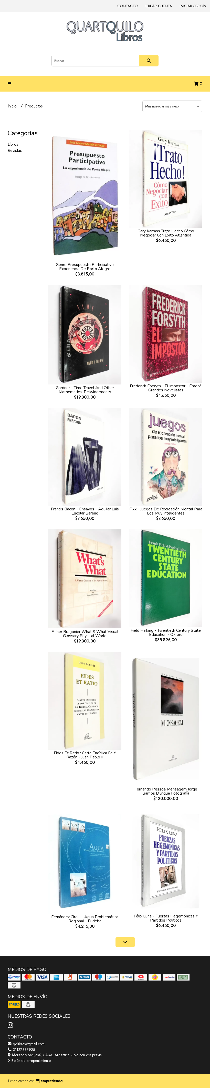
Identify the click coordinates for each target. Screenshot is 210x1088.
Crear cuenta (158, 6)
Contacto (127, 6)
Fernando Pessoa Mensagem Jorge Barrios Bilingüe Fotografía (165, 791)
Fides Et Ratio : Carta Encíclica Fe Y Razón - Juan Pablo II (85, 755)
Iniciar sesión (193, 6)
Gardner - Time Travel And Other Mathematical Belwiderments (85, 390)
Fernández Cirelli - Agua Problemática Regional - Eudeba (84, 919)
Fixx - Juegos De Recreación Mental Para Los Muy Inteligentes (165, 511)
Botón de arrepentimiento (30, 1060)
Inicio (13, 106)
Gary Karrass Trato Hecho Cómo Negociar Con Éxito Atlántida (166, 233)
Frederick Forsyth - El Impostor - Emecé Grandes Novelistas (166, 388)
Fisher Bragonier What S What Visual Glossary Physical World (84, 634)
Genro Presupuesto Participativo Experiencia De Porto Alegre (85, 267)
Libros (13, 144)
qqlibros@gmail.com (28, 1043)
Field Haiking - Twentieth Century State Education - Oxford (166, 632)
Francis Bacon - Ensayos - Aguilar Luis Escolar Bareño (85, 511)
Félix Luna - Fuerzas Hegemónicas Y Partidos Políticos (166, 918)
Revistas (15, 150)
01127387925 (23, 1049)
